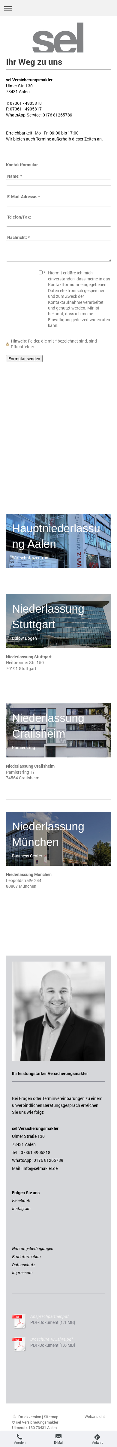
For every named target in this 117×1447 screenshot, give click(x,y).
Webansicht (95, 1416)
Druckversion (29, 1416)
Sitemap (51, 1416)
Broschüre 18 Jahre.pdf (51, 1339)
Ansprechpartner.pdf (49, 1316)
